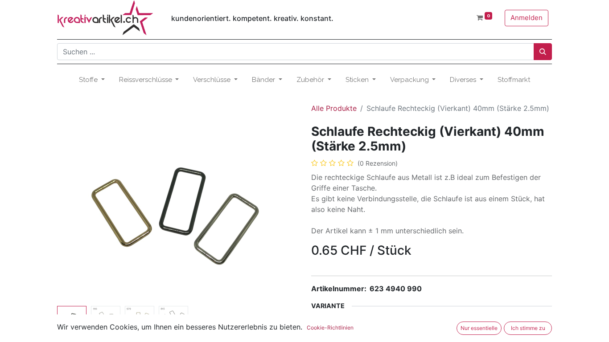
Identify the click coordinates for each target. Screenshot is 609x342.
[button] (75, 213)
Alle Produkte (334, 108)
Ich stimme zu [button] (528, 328)
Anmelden (526, 17)
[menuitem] (513, 80)
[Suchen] (543, 51)
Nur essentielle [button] (479, 328)
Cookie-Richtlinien (330, 327)
